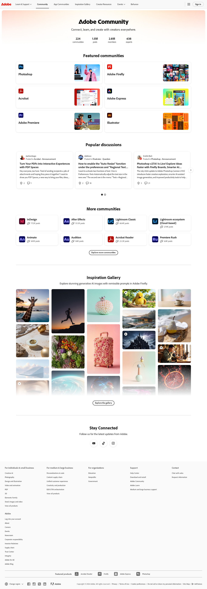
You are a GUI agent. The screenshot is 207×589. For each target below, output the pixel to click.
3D (6, 493)
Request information (179, 477)
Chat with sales (177, 473)
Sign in (198, 4)
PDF (6, 489)
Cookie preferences (138, 584)
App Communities (61, 4)
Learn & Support (22, 4)
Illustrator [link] (97, 159)
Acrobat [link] (37, 159)
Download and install (138, 477)
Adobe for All (9, 560)
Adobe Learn (135, 485)
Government (93, 481)
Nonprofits (92, 477)
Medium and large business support (143, 489)
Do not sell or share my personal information (164, 584)
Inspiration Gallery (82, 4)
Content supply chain (54, 477)
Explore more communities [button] (103, 252)
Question (106, 159)
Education (92, 473)
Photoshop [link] (155, 159)
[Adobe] (6, 4)
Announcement (49, 159)
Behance (134, 4)
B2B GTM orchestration (55, 489)
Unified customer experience (57, 481)
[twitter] (39, 584)
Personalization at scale (55, 473)
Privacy (114, 584)
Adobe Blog (9, 564)
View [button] (43, 318)
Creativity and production (56, 485)
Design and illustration (13, 481)
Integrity (8, 556)
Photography (9, 477)
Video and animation (12, 485)
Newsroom (9, 535)
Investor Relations (11, 543)
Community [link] (42, 4)
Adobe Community (137, 481)
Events (120, 4)
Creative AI (9, 473)
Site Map (186, 584)
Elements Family (11, 497)
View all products (11, 506)
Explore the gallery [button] (103, 403)
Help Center (134, 473)
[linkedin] (44, 584)
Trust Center (9, 552)
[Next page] (190, 170)
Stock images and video (13, 502)
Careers (8, 527)
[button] (188, 4)
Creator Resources (103, 4)
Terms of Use (124, 584)
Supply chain (9, 547)
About (7, 523)
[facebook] (28, 584)
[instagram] (34, 584)
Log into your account (13, 519)
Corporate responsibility (14, 539)
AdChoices (198, 584)
